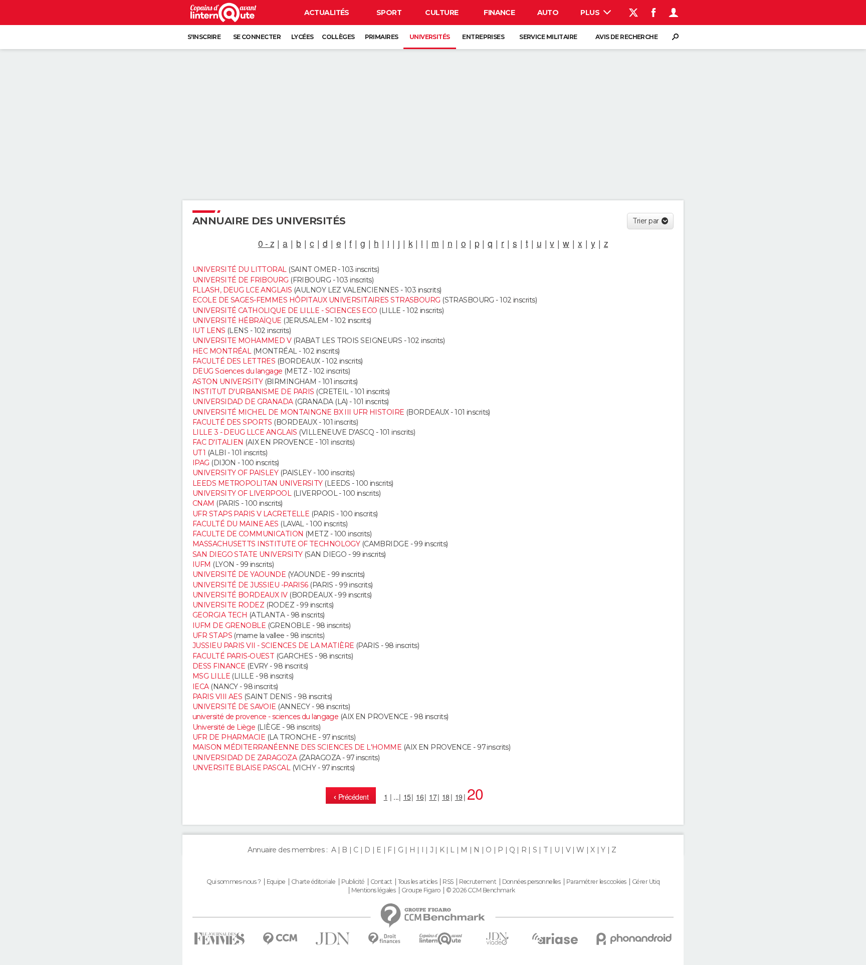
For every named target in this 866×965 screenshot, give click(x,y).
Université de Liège (223, 727)
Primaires (381, 37)
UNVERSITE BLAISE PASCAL (241, 767)
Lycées (302, 37)
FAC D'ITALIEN (218, 442)
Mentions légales (373, 890)
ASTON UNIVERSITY (227, 381)
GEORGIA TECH (219, 614)
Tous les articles (417, 881)
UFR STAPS (212, 635)
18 (446, 797)
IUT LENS (209, 330)
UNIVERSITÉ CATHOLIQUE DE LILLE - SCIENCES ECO (284, 310)
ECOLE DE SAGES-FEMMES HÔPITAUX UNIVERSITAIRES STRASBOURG (316, 299)
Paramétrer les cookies (596, 881)
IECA (200, 686)
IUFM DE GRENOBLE (229, 625)
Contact (381, 881)
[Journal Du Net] (333, 938)
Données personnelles (531, 881)
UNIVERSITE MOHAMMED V (241, 340)
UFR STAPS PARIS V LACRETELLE (250, 513)
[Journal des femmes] (219, 938)
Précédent (352, 797)
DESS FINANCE (218, 666)
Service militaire (548, 37)
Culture (441, 12)
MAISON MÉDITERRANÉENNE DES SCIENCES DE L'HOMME (296, 747)
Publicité (353, 881)
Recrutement (477, 881)
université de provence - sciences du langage (265, 716)
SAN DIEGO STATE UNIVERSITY (247, 554)
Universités (429, 37)
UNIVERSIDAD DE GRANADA (242, 401)
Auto (548, 12)
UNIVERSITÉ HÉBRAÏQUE (237, 320)
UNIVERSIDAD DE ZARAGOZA (244, 757)
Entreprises (483, 37)
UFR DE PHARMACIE (228, 737)
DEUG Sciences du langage (237, 371)
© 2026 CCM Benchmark (480, 890)
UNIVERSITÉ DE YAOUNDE (239, 574)
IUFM (201, 564)
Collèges (338, 37)
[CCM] (280, 938)
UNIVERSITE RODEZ (228, 604)
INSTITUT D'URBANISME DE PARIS (253, 391)
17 (433, 797)
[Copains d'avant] (440, 938)
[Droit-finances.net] (384, 938)
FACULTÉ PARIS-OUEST (233, 656)
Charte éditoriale (313, 881)
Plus (590, 12)
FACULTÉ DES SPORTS (232, 422)
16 (419, 797)
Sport (388, 12)
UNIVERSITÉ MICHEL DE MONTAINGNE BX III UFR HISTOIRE (298, 412)
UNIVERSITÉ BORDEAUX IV (240, 594)
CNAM (203, 503)
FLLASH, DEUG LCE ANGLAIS (242, 289)
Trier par (645, 220)
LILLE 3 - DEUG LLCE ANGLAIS (244, 432)
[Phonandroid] (634, 938)
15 (407, 797)
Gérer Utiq (646, 881)
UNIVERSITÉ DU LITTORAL (239, 269)
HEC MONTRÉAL (221, 351)
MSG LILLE (211, 676)
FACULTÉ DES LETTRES (233, 361)
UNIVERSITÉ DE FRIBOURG (240, 279)
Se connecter (257, 37)
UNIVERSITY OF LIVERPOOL (241, 493)
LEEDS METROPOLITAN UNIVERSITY (257, 483)
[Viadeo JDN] (497, 938)
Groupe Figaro (421, 890)
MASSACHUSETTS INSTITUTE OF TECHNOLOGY (276, 543)
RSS (448, 881)
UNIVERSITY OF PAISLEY (235, 472)
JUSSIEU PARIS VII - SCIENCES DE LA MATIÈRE (273, 645)
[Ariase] (555, 938)
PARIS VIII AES (217, 696)
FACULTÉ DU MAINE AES (235, 523)
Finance (499, 12)
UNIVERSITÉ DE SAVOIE (234, 706)
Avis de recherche (626, 37)
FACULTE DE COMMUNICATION (248, 533)
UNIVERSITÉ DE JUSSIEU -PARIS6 (250, 584)
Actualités (326, 12)
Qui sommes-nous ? (233, 881)
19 (459, 797)
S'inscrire (204, 37)
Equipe (276, 881)
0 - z (266, 243)
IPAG (200, 462)
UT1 (198, 452)
